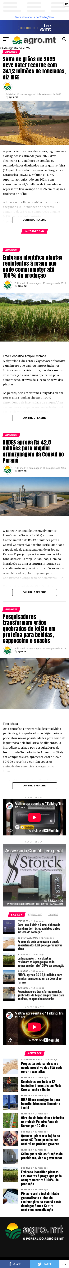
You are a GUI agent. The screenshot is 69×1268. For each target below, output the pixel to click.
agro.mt (13, 97)
